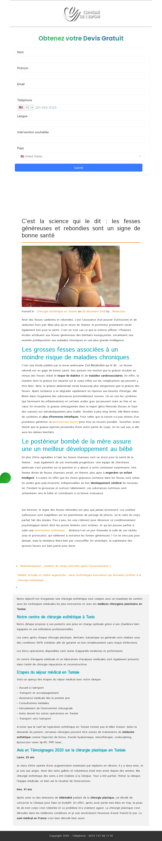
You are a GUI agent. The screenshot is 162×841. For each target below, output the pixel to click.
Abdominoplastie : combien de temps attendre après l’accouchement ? (65, 566)
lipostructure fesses (65, 422)
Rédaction (118, 311)
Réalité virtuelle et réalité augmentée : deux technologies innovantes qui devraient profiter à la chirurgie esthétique (79, 577)
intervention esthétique (50, 530)
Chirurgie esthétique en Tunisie (57, 311)
